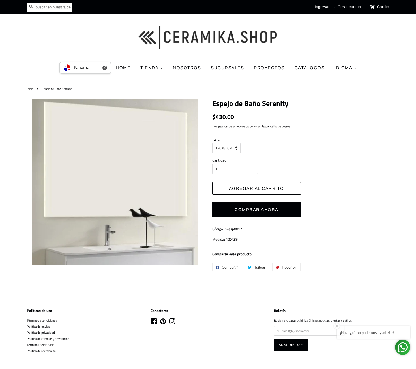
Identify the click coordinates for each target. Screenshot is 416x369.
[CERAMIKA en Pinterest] (163, 322)
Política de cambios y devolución (48, 338)
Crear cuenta (349, 7)
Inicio (30, 88)
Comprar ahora (256, 209)
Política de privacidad (41, 332)
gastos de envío (229, 126)
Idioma (344, 67)
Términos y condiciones (42, 320)
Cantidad (219, 160)
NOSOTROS (187, 67)
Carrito (383, 7)
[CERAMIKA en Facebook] (154, 322)
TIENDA (150, 67)
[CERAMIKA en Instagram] (172, 322)
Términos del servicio (40, 344)
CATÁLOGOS (310, 67)
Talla (216, 139)
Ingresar (322, 7)
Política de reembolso (41, 350)
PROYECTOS (269, 67)
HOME (123, 67)
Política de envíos (38, 326)
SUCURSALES (227, 67)
